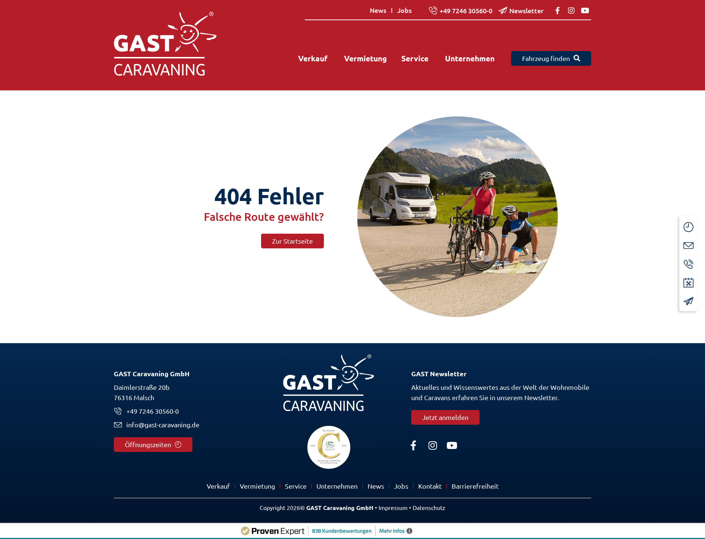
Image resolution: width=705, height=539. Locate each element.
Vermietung (257, 486)
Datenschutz (429, 507)
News (376, 486)
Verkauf (218, 486)
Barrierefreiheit (475, 486)
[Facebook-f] (413, 445)
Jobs (401, 486)
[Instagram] (432, 445)
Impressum (393, 507)
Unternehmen (337, 486)
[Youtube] (451, 445)
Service (296, 486)
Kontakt (430, 486)
